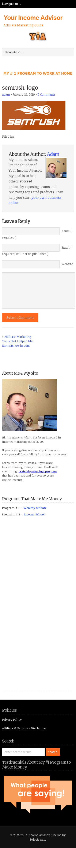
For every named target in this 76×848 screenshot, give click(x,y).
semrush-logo (20, 87)
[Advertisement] (33, 608)
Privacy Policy (12, 720)
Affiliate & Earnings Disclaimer (24, 728)
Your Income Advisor (33, 17)
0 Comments (47, 94)
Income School (34, 514)
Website (67, 264)
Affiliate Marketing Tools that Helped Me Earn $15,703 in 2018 (17, 341)
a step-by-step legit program (38, 471)
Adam (6, 94)
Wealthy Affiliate (35, 508)
